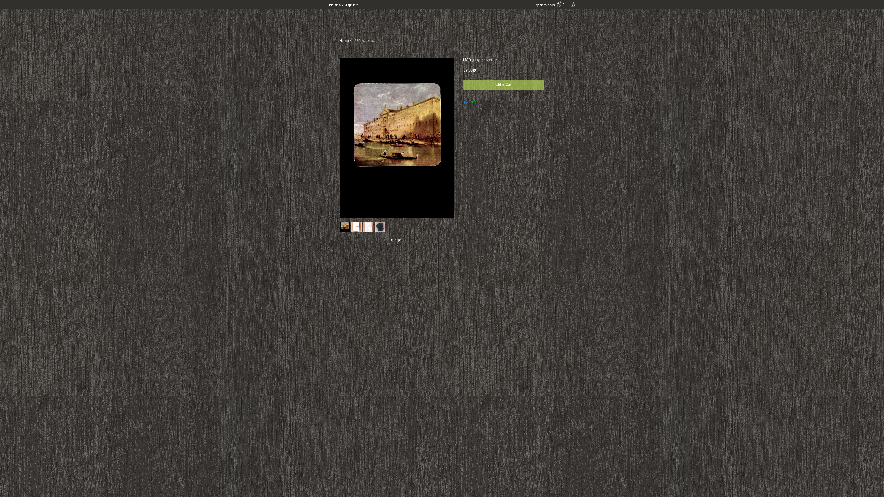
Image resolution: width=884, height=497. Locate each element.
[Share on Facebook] (465, 102)
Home (344, 41)
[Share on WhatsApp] (474, 102)
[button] (573, 4)
